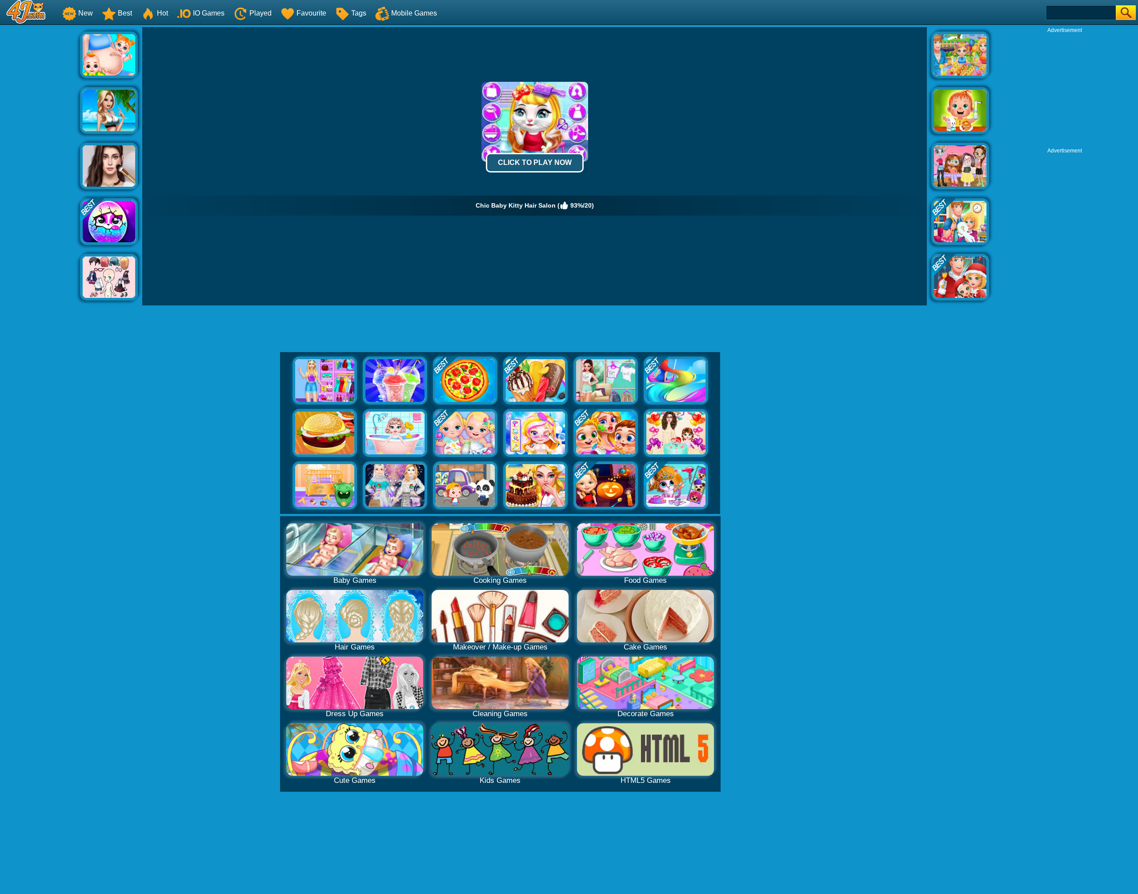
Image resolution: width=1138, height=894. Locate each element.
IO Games (208, 13)
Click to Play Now (535, 162)
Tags (358, 13)
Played (260, 13)
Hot (162, 13)
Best (125, 13)
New (85, 13)
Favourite (311, 13)
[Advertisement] (40, 160)
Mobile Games (414, 13)
